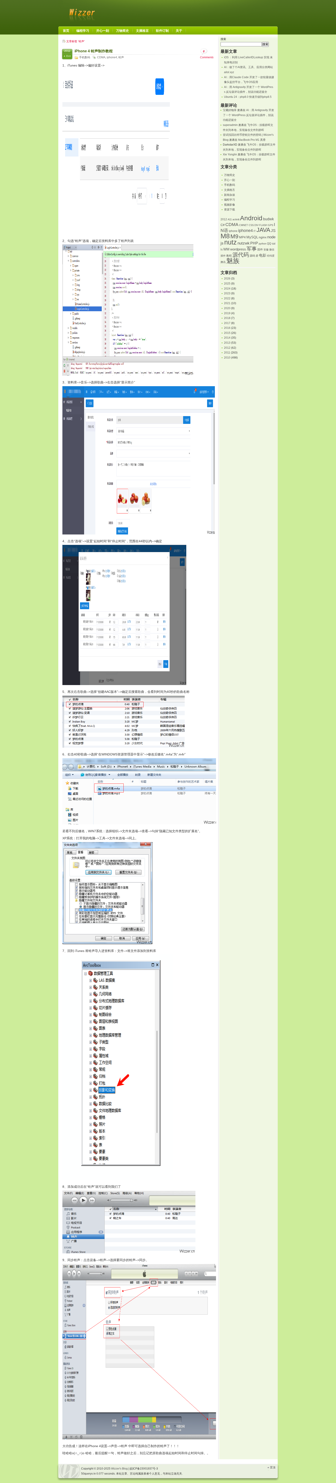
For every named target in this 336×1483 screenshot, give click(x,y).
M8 (225, 236)
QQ (269, 243)
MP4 (242, 237)
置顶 (272, 1467)
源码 (252, 255)
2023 (227, 293)
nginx (263, 237)
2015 (227, 333)
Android (251, 218)
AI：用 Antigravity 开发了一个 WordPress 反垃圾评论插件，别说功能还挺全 (248, 115)
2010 (227, 357)
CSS (251, 225)
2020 (227, 308)
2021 (227, 303)
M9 (234, 236)
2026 (227, 278)
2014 (227, 337)
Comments (206, 54)
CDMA (101, 57)
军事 (252, 249)
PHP (254, 243)
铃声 (121, 57)
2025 (227, 283)
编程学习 (229, 199)
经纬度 (271, 255)
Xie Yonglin (230, 154)
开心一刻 (229, 180)
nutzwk (243, 243)
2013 (227, 342)
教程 (229, 255)
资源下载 (229, 209)
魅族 (233, 260)
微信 (271, 249)
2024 (227, 288)
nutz (230, 242)
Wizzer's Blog (81, 12)
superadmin (230, 125)
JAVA (263, 229)
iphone (233, 231)
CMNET (243, 225)
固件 (260, 249)
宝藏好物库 (230, 110)
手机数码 (84, 57)
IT (254, 231)
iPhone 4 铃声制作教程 (94, 51)
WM (226, 249)
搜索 (223, 39)
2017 (227, 323)
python (262, 243)
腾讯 (223, 262)
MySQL (252, 237)
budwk (268, 219)
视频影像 (229, 204)
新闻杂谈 (229, 195)
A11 (230, 219)
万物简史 (229, 175)
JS (273, 230)
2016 (227, 328)
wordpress (238, 249)
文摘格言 (229, 189)
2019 (227, 313)
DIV (256, 225)
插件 (223, 255)
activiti (235, 219)
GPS (270, 225)
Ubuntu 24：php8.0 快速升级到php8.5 (248, 96)
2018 (227, 318)
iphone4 (112, 57)
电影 (262, 255)
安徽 (266, 249)
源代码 (240, 255)
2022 (227, 298)
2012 (224, 219)
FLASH (263, 225)
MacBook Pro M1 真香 (252, 139)
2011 (227, 352)
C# (223, 225)
